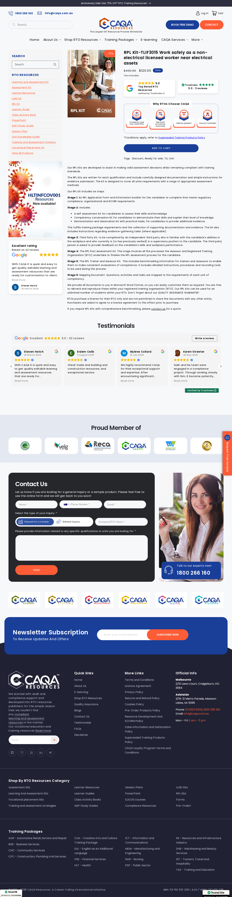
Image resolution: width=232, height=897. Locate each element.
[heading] (82, 439)
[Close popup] (178, 419)
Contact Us (83, 483)
